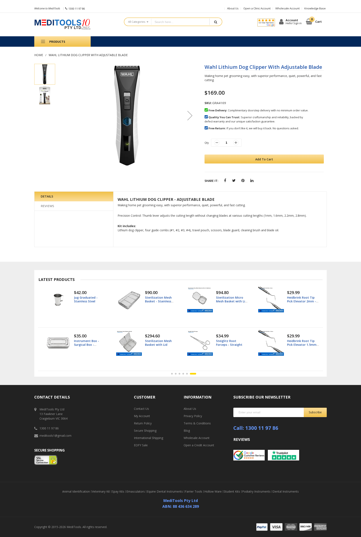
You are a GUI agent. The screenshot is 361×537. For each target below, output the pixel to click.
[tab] (73, 196)
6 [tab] (193, 374)
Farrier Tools (193, 491)
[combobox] (180, 22)
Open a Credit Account (199, 445)
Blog (187, 431)
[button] (190, 115)
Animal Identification (76, 491)
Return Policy (143, 423)
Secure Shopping (145, 431)
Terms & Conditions (197, 423)
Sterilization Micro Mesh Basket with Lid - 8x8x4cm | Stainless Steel (231, 303)
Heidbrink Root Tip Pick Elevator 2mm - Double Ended (301, 301)
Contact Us (141, 409)
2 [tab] (176, 374)
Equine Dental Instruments (165, 491)
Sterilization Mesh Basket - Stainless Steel (158, 301)
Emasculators (135, 491)
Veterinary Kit (101, 491)
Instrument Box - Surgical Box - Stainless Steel (86, 344)
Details (47, 196)
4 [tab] (183, 374)
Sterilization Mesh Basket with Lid (158, 343)
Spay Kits (118, 491)
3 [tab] (179, 374)
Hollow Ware (213, 491)
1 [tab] (172, 374)
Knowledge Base (315, 8)
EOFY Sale (141, 445)
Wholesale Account (287, 8)
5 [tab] (187, 374)
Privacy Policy (193, 416)
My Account (142, 416)
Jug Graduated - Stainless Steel (86, 299)
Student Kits (232, 491)
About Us (233, 8)
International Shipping (148, 438)
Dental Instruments (286, 491)
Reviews (47, 206)
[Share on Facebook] (224, 180)
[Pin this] (242, 180)
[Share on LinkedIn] (251, 180)
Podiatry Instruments (256, 491)
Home (38, 55)
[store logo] (76, 24)
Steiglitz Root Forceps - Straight (229, 343)
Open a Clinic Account (257, 8)
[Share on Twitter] (233, 180)
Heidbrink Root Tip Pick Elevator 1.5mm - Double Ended (303, 344)
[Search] (215, 22)
